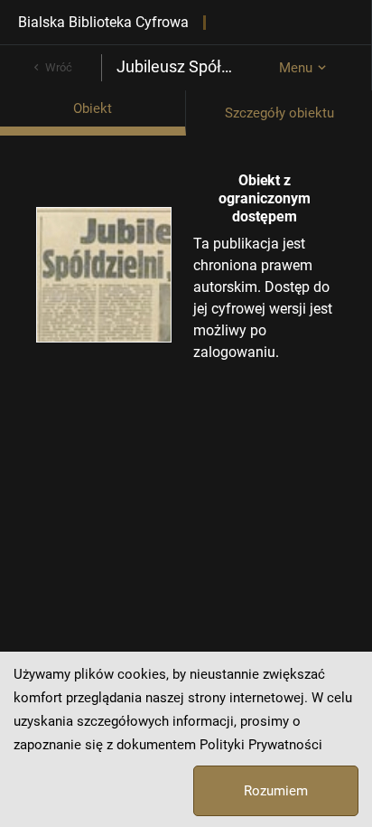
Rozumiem (276, 791)
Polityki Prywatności (261, 745)
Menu (295, 68)
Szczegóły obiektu (279, 113)
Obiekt (92, 108)
